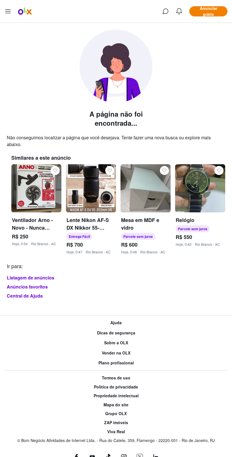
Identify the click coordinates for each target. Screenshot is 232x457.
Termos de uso (116, 378)
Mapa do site (116, 404)
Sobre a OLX (116, 342)
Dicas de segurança (116, 333)
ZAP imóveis (116, 422)
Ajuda (116, 322)
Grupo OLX (116, 413)
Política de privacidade (116, 387)
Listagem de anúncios (30, 277)
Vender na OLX (116, 353)
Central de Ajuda (25, 295)
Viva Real (116, 431)
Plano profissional (116, 363)
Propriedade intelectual (116, 395)
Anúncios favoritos (27, 286)
